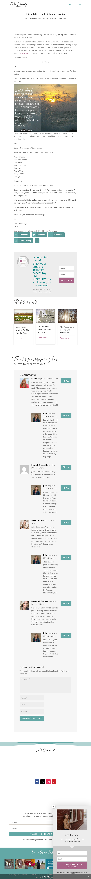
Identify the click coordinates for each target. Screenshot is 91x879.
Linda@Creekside (39, 465)
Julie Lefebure (33, 18)
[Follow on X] (42, 781)
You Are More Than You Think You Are (44, 330)
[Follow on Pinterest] (54, 781)
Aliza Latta (36, 520)
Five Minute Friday (58, 18)
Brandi (34, 378)
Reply (66, 380)
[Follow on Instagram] (48, 781)
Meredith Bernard (39, 601)
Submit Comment (32, 718)
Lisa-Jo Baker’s (26, 53)
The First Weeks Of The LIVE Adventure (67, 330)
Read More (20, 338)
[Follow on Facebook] (37, 781)
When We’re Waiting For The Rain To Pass (22, 330)
